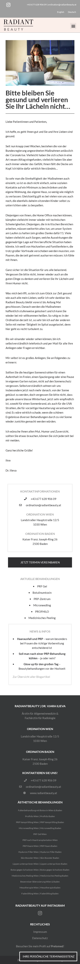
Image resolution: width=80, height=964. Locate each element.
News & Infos (40, 631)
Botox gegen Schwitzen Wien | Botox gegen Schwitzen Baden (40, 869)
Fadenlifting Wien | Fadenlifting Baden (40, 893)
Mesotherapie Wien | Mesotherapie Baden (40, 887)
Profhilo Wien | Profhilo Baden (40, 816)
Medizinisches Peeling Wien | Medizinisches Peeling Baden (40, 875)
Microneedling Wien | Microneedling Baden (40, 828)
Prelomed (57, 946)
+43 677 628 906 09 (37, 4)
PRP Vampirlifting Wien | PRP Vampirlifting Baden (40, 822)
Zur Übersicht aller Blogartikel (31, 676)
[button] (73, 26)
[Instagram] (8, 4)
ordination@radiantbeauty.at (62, 4)
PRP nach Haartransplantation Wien (40, 840)
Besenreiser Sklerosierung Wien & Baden (40, 881)
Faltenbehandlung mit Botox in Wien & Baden (40, 810)
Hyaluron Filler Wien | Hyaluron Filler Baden (40, 852)
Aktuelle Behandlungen (40, 579)
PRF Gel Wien (40, 834)
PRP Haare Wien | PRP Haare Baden (40, 846)
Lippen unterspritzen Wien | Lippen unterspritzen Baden (40, 863)
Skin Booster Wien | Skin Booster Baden (40, 857)
